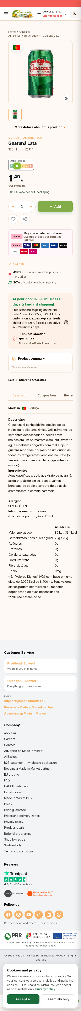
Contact (9, 745)
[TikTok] (38, 914)
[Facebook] (8, 914)
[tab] (15, 114)
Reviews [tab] (70, 395)
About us (10, 733)
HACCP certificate (16, 786)
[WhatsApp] (59, 914)
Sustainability (13, 845)
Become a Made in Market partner (29, 707)
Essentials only (57, 999)
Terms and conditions (18, 851)
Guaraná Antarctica (25, 137)
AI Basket (10, 756)
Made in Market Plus (18, 798)
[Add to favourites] (13, 219)
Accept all (23, 999)
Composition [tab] (47, 395)
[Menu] (6, 13)
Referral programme (18, 833)
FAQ (7, 780)
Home (12, 31)
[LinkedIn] (49, 914)
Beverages (31, 35)
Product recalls (14, 827)
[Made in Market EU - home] (22, 14)
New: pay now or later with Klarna (40, 3)
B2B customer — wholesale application (30, 762)
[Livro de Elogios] (40, 893)
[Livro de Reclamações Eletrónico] (13, 894)
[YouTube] (29, 914)
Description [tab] (20, 395)
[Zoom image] (66, 98)
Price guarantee (15, 810)
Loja (11, 379)
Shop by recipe (14, 839)
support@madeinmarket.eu (24, 701)
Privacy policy (13, 821)
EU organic (11, 774)
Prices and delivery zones (22, 815)
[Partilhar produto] (25, 219)
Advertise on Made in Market (25, 713)
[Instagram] (18, 914)
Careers (9, 739)
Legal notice (12, 792)
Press (8, 804)
